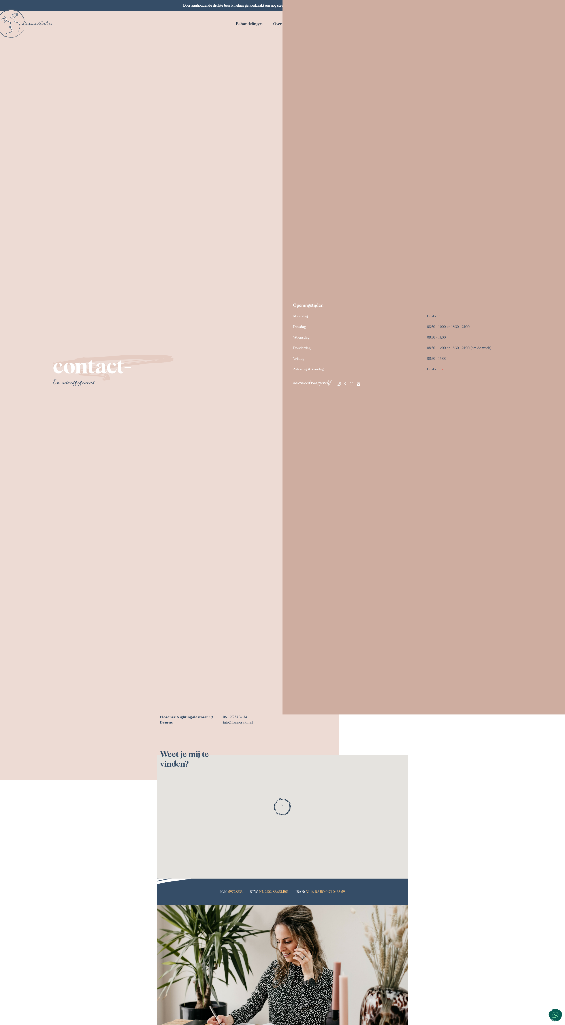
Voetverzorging (308, 48)
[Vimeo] (358, 384)
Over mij (280, 24)
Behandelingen (249, 24)
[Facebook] (345, 384)
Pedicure (248, 48)
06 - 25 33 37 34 (235, 717)
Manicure (248, 59)
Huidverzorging (308, 37)
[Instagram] (339, 384)
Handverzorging (308, 59)
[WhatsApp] (351, 384)
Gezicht (248, 37)
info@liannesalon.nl (238, 722)
